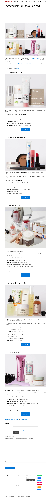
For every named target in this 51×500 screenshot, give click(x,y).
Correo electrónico (9, 456)
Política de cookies (8, 477)
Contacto (7, 479)
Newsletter (7, 482)
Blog (43, 1)
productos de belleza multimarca (23, 63)
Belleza (15, 1)
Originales (33, 1)
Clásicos (27, 1)
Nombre (7, 450)
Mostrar (18, 68)
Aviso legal (7, 475)
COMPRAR (25, 129)
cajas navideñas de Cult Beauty (11, 419)
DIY (38, 1)
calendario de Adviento (37, 58)
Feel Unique (24, 419)
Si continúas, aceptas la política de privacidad (22, 430)
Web (5, 461)
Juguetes (21, 1)
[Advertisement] (25, 15)
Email (14, 425)
